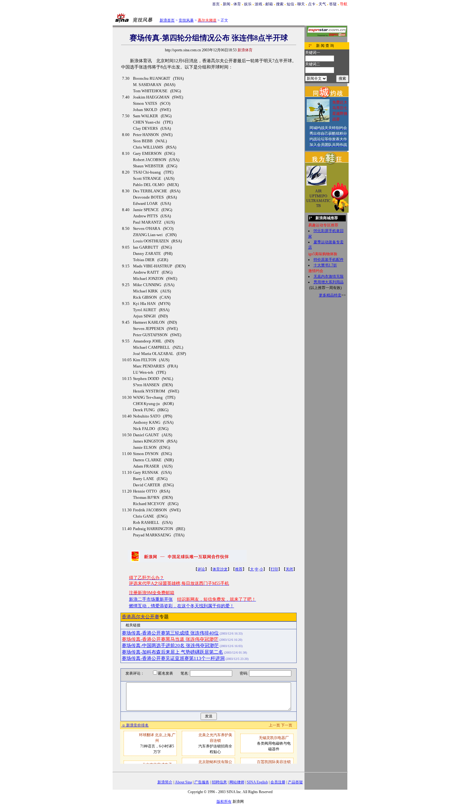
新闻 (226, 4)
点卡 (311, 4)
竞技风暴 (186, 20)
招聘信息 (219, 782)
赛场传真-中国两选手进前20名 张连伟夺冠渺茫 (170, 645)
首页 (216, 4)
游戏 (258, 4)
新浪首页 (167, 20)
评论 (201, 569)
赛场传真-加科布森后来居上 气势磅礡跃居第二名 (172, 652)
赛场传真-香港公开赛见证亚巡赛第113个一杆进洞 (173, 658)
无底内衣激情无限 (329, 276)
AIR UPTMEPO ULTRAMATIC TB (318, 198)
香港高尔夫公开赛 (140, 616)
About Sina (183, 782)
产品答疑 (295, 782)
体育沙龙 (219, 569)
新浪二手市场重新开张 (151, 599)
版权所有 (224, 801)
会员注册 (277, 782)
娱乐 (248, 4)
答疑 (333, 4)
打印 (274, 569)
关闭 (289, 569)
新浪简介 (164, 782)
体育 (237, 4)
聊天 (301, 4)
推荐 (239, 569)
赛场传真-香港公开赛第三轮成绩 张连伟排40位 (170, 632)
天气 (322, 4)
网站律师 (236, 782)
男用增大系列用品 (329, 282)
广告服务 (201, 782)
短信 (290, 4)
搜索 (280, 4)
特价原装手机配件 (329, 259)
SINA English (257, 782)
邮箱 (269, 4)
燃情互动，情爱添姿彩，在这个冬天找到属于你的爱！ (181, 606)
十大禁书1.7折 (325, 265)
